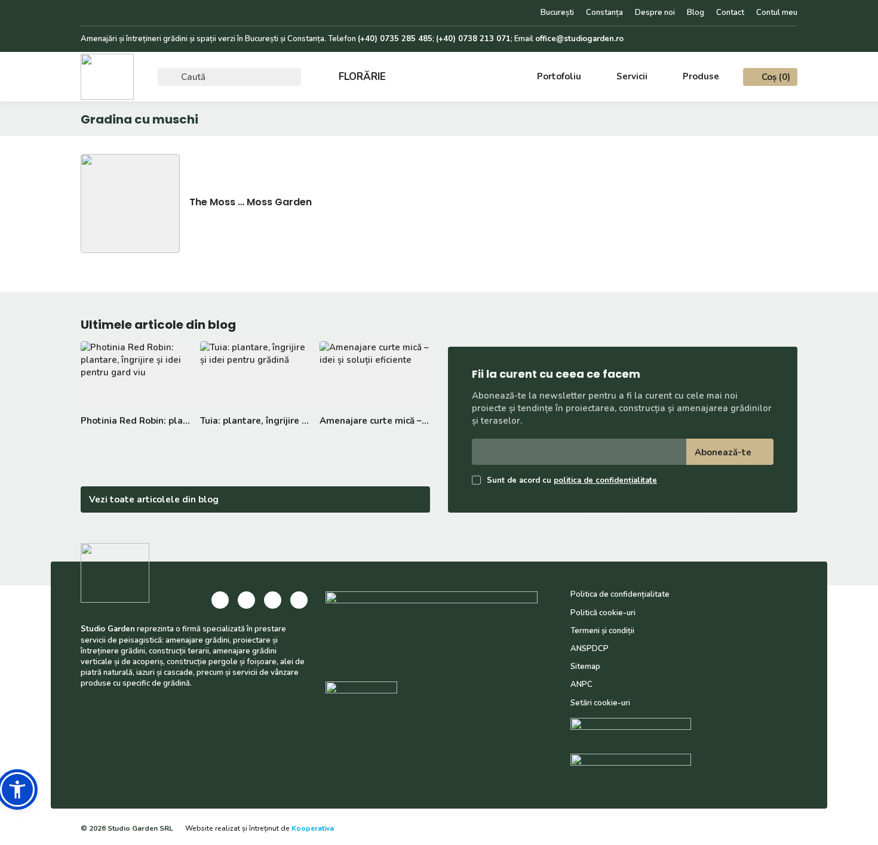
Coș (776, 77)
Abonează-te (723, 452)
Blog (695, 12)
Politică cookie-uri (603, 612)
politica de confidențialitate (605, 480)
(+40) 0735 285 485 (395, 38)
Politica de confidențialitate (620, 594)
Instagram (103, 13)
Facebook (84, 13)
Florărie (362, 77)
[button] (17, 789)
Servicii (631, 76)
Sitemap (585, 666)
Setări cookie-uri (600, 703)
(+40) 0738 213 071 (473, 38)
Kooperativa (312, 828)
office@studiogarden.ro (579, 38)
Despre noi (655, 12)
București (557, 12)
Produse (701, 76)
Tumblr (141, 13)
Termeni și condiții (602, 630)
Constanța (604, 12)
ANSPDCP (589, 648)
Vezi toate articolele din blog (154, 499)
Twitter (122, 13)
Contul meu (776, 12)
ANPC (581, 684)
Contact (730, 12)
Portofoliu (559, 76)
